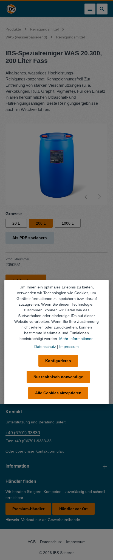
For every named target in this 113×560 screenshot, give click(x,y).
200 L (41, 223)
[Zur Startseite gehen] (11, 9)
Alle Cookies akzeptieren (58, 393)
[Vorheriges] (86, 197)
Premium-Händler (28, 509)
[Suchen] (102, 9)
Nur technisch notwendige (58, 377)
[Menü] (89, 9)
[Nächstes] (99, 197)
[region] (56, 164)
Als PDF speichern (29, 238)
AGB (32, 542)
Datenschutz (51, 542)
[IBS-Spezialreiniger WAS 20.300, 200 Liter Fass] (56, 164)
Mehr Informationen (76, 338)
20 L (16, 223)
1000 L (68, 223)
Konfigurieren (58, 361)
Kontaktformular (49, 451)
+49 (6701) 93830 (22, 432)
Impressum (76, 542)
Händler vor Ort (73, 509)
